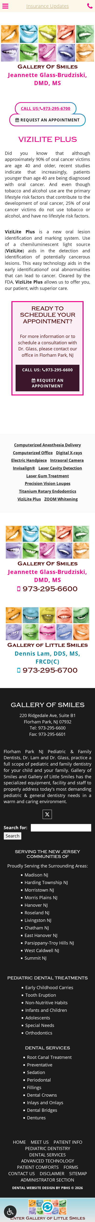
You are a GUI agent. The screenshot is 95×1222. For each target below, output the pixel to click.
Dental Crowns (42, 1095)
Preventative (39, 1065)
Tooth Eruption (40, 995)
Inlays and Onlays (45, 1102)
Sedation (36, 1072)
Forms (71, 1167)
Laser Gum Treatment (47, 476)
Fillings (34, 1087)
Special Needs (39, 1025)
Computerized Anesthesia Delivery (47, 445)
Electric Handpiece (29, 460)
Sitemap (78, 1173)
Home (19, 1142)
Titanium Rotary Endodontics (47, 491)
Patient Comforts (38, 1167)
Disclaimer (52, 1173)
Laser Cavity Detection (60, 468)
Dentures (36, 1118)
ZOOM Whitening (61, 499)
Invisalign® (24, 468)
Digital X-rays (69, 452)
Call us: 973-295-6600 (47, 370)
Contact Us (21, 1173)
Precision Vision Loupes (47, 483)
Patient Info (68, 1142)
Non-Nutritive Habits (46, 1002)
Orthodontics (38, 1033)
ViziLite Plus (29, 499)
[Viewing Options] (10, 1211)
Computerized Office (33, 452)
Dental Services (47, 1155)
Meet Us (40, 1142)
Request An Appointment (49, 120)
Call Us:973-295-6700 (45, 108)
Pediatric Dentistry (47, 1148)
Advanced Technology (47, 1161)
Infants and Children (46, 1010)
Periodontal (39, 1080)
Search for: (15, 827)
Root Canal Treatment (49, 1057)
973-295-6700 (49, 670)
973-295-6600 (49, 589)
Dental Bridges (42, 1110)
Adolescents (37, 1018)
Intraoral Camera (67, 460)
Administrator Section (47, 1180)
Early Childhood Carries (49, 987)
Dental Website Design (33, 1187)
